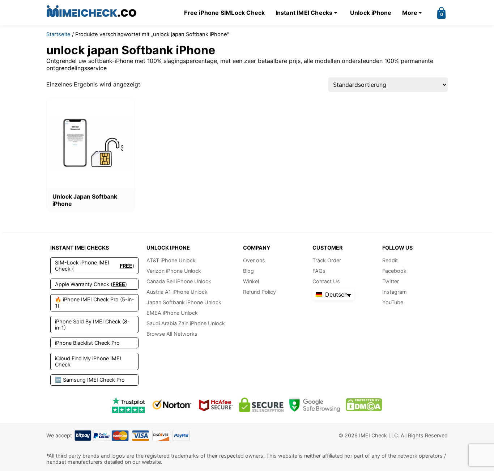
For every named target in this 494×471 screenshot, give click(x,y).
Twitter (390, 281)
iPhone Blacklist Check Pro (87, 343)
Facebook (394, 271)
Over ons (254, 260)
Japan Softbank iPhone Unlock (183, 302)
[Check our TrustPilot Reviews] (128, 404)
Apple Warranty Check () (91, 284)
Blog (248, 271)
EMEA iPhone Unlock (172, 313)
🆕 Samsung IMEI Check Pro (90, 380)
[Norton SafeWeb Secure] (171, 404)
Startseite (58, 34)
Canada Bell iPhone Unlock (178, 281)
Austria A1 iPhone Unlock (177, 292)
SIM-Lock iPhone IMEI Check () (94, 265)
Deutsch (335, 294)
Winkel (251, 281)
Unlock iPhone (371, 12)
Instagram (394, 292)
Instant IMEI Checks (304, 12)
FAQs (318, 271)
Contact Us (326, 281)
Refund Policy (259, 292)
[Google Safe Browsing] (314, 404)
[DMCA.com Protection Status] (364, 404)
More (410, 12)
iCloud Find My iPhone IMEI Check (88, 361)
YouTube (392, 302)
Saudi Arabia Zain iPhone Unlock (185, 323)
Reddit (390, 260)
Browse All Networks (171, 334)
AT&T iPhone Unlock (171, 260)
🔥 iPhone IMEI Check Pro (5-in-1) (94, 302)
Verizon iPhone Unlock (173, 271)
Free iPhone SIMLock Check (224, 12)
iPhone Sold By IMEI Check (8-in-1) (92, 324)
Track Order (326, 260)
